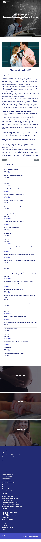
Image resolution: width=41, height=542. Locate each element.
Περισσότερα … (7, 172)
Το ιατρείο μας (5, 525)
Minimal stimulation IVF (9, 334)
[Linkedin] (4, 535)
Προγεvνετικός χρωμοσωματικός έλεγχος (9, 484)
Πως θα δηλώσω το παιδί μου (7, 486)
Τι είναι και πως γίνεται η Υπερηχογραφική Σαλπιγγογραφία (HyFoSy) (19, 260)
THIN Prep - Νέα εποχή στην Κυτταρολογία (10, 502)
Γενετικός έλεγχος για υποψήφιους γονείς (13, 175)
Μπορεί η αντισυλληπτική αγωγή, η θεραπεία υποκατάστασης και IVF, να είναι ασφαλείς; (20, 247)
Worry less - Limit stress (9, 310)
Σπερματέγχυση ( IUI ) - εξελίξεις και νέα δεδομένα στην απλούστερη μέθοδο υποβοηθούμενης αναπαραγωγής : (19, 282)
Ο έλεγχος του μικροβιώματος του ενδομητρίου (15, 221)
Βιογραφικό (4, 529)
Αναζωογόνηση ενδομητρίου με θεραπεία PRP (14, 194)
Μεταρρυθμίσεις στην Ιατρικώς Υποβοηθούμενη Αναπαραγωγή (18, 206)
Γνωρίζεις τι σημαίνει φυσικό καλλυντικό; (13, 200)
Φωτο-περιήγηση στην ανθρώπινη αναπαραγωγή (11, 454)
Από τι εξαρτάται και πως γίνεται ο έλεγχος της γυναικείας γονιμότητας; (20, 303)
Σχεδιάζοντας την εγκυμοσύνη (7, 452)
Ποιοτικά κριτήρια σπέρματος (10, 266)
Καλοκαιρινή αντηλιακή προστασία (11, 181)
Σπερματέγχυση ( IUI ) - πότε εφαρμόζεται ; (13, 289)
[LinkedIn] (38, 75)
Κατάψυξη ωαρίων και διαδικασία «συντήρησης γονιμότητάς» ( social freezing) (19, 296)
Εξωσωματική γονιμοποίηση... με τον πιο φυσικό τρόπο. (16, 341)
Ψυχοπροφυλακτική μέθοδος (7, 490)
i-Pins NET (37, 536)
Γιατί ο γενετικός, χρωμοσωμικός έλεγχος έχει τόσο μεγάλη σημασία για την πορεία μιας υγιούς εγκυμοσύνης (20, 273)
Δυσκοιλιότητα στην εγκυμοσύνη (11, 227)
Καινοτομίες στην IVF (8, 233)
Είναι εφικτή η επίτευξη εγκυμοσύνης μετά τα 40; (15, 316)
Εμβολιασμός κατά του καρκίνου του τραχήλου (10, 504)
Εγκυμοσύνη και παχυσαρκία (10, 328)
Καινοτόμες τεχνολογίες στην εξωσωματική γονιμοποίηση (17, 188)
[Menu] (37, 1)
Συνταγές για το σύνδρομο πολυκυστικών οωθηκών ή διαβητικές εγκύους (20, 322)
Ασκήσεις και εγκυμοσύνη (6, 480)
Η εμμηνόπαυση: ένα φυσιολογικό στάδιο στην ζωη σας (12, 506)
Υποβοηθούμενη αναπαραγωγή (7, 460)
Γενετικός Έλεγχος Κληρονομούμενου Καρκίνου (10, 498)
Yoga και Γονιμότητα (8, 347)
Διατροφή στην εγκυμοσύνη (7, 478)
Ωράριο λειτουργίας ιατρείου (7, 527)
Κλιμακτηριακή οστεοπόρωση (7, 500)
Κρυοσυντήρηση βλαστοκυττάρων (8, 488)
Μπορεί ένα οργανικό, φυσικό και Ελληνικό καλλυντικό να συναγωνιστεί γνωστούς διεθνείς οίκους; (20, 214)
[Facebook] (33, 75)
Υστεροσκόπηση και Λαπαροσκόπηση (9, 456)
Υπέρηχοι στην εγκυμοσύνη (7, 476)
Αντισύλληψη (4, 508)
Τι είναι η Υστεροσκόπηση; (10, 239)
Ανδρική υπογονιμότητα (6, 458)
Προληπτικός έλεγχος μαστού (7, 496)
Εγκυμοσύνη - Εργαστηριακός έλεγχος (9, 482)
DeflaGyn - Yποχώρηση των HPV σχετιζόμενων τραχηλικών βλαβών (19, 254)
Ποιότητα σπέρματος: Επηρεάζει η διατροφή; (14, 353)
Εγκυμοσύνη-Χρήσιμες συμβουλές (8, 474)
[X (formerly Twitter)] (35, 75)
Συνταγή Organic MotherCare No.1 (11, 169)
